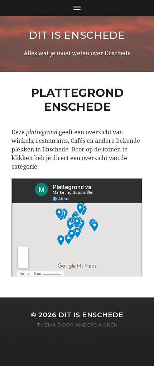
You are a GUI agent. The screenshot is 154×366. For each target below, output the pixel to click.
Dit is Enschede (77, 35)
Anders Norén (96, 325)
